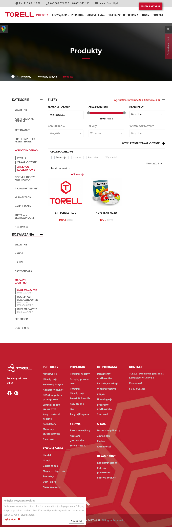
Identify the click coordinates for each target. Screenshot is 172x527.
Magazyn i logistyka (21, 281)
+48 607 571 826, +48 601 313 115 (70, 3)
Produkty (26, 77)
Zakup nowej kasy (80, 431)
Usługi (19, 262)
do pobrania (130, 15)
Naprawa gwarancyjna (77, 438)
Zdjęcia (101, 394)
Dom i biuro (22, 328)
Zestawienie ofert (168, 46)
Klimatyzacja (23, 197)
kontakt (158, 15)
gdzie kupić (114, 15)
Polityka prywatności (104, 470)
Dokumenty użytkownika (104, 376)
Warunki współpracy (108, 431)
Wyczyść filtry (155, 164)
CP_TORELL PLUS (65, 213)
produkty (42, 15)
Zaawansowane (27, 162)
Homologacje (104, 399)
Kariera (101, 441)
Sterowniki (103, 414)
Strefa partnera (150, 7)
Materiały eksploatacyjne (24, 216)
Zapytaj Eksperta (79, 414)
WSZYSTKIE (21, 245)
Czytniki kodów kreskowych (25, 178)
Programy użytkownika (104, 407)
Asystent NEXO (106, 213)
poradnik (77, 15)
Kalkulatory (23, 206)
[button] (147, 114)
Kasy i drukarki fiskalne (24, 120)
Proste (21, 158)
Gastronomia (23, 271)
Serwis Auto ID (78, 446)
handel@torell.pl (108, 3)
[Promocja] (65, 192)
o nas (145, 15)
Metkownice (22, 130)
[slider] (88, 112)
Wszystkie (21, 110)
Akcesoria (21, 227)
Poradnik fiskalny (80, 374)
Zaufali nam (104, 436)
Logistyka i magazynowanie (27, 301)
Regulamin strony (107, 463)
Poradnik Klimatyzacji (77, 391)
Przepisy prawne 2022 (79, 381)
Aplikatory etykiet (26, 189)
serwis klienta (95, 15)
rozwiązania (60, 15)
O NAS (101, 424)
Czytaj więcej (11, 519)
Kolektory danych (47, 77)
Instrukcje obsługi (107, 384)
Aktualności (104, 447)
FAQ (72, 409)
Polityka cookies (106, 478)
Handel (19, 254)
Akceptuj (76, 521)
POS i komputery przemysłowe (25, 140)
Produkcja (22, 319)
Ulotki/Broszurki (106, 389)
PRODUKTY (51, 367)
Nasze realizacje (52, 487)
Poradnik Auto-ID (80, 398)
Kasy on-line (77, 404)
